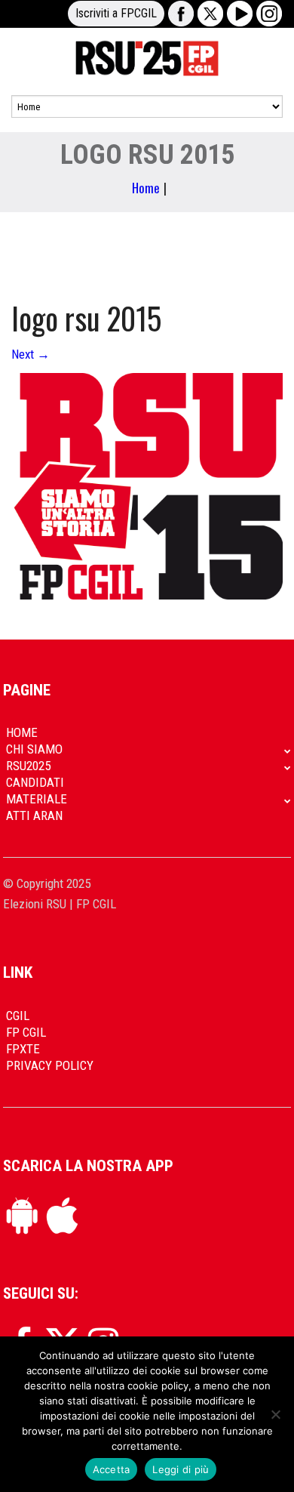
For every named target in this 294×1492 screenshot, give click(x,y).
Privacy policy (49, 1065)
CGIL (17, 1015)
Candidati (35, 782)
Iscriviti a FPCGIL (116, 13)
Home (146, 187)
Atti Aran (34, 815)
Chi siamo (34, 749)
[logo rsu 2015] (147, 486)
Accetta (111, 1469)
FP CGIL (26, 1032)
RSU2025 (28, 765)
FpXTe (23, 1048)
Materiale (36, 798)
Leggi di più (180, 1469)
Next (30, 354)
